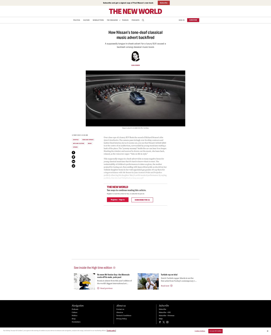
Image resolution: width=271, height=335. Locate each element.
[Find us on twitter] (164, 322)
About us (119, 312)
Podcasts (135, 20)
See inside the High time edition (93, 267)
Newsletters (98, 20)
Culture (86, 20)
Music (90, 143)
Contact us (120, 309)
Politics (76, 20)
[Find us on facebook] (160, 322)
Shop (73, 319)
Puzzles (125, 20)
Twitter (73, 157)
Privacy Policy (121, 319)
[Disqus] (135, 232)
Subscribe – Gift (165, 312)
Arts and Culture (78, 143)
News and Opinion (87, 139)
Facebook (73, 152)
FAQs (161, 319)
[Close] (267, 331)
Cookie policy (111, 330)
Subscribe (163, 3)
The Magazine (112, 20)
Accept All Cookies (215, 331)
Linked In (73, 161)
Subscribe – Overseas (166, 315)
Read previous (106, 288)
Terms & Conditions (123, 315)
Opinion (75, 147)
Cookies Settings (200, 331)
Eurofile (76, 139)
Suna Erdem (135, 65)
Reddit (73, 166)
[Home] (135, 11)
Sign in (182, 20)
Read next (165, 286)
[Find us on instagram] (167, 322)
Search (143, 20)
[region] (135, 331)
